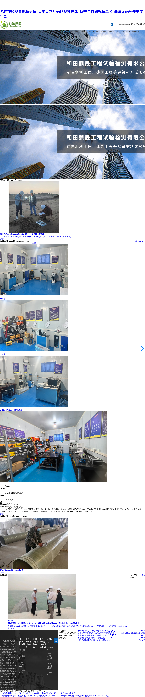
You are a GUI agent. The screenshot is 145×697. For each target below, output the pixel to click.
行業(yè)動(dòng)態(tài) (49, 657)
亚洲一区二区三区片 (101, 696)
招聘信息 (50, 673)
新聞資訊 (135, 31)
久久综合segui (49, 696)
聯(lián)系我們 (69, 43)
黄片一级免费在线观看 (65, 696)
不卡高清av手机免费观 (83, 696)
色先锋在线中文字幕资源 (34, 696)
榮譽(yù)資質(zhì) (21, 664)
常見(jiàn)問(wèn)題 (49, 666)
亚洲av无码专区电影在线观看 (11, 696)
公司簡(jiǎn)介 (22, 651)
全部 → (142, 575)
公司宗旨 (22, 657)
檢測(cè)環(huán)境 (105, 31)
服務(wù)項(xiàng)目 (90, 31)
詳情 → (3, 514)
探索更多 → (140, 241)
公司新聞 (50, 648)
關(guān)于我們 (76, 31)
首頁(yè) (67, 31)
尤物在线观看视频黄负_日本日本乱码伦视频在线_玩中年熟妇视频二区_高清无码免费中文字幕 (37, 693)
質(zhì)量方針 (22, 672)
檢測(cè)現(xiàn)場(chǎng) (122, 31)
